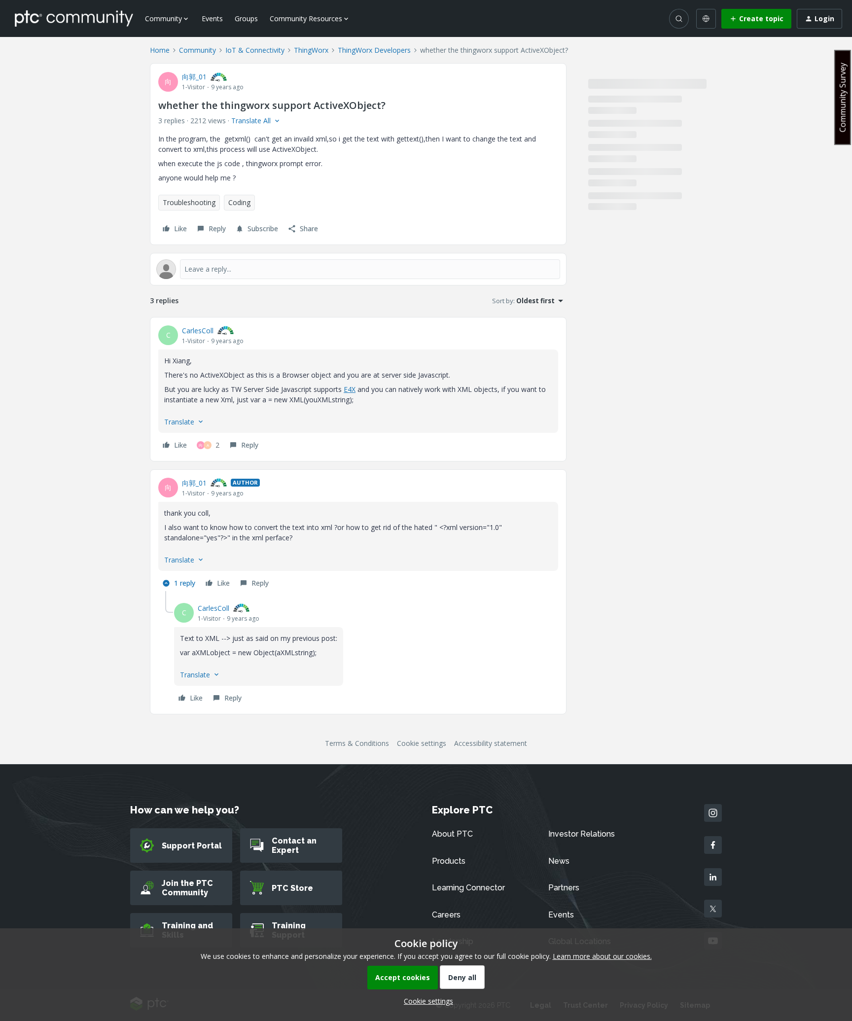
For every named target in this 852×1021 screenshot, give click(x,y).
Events (212, 18)
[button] (756, 19)
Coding (239, 202)
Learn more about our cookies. (602, 956)
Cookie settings (421, 743)
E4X (349, 389)
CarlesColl (197, 330)
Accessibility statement (490, 743)
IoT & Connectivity (254, 50)
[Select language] (706, 19)
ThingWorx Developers (374, 50)
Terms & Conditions (357, 743)
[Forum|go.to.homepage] (74, 18)
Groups (246, 18)
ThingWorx (311, 50)
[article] (358, 389)
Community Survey (842, 97)
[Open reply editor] (358, 269)
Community (197, 50)
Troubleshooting (189, 202)
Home (160, 50)
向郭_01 (194, 76)
